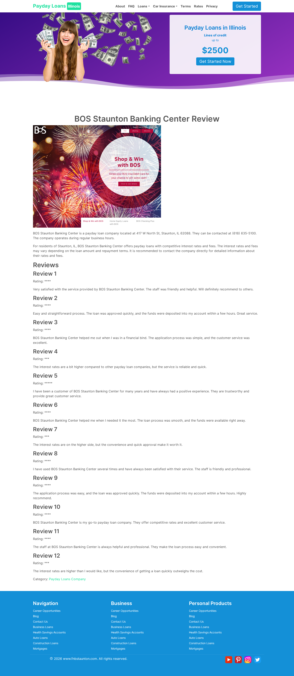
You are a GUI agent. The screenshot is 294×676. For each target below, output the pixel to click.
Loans (142, 6)
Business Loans (43, 627)
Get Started (247, 6)
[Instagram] (248, 659)
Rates (198, 6)
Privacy (212, 6)
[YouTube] (229, 659)
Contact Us (40, 621)
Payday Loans (56, 6)
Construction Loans (45, 643)
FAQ (131, 6)
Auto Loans (40, 637)
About (120, 6)
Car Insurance (164, 6)
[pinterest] (239, 659)
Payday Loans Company (67, 579)
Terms (186, 6)
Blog (36, 616)
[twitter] (257, 659)
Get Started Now (215, 61)
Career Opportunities (46, 610)
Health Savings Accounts (49, 632)
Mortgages (40, 648)
